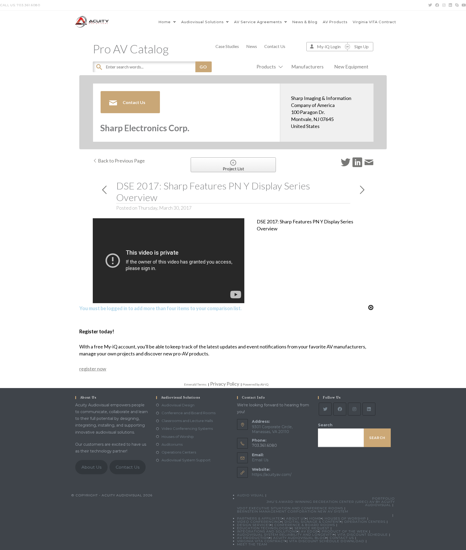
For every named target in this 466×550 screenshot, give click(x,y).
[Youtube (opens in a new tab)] (463, 5)
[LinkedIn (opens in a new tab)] (450, 5)
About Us (91, 467)
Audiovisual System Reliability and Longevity (285, 534)
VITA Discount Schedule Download (326, 541)
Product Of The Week (345, 531)
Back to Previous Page (121, 161)
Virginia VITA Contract (261, 541)
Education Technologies (264, 528)
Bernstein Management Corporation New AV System (292, 511)
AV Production (253, 538)
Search (325, 425)
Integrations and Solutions (267, 531)
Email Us (260, 460)
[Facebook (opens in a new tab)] (437, 5)
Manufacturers (307, 67)
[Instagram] (354, 409)
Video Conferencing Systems (187, 428)
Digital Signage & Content (312, 522)
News (251, 46)
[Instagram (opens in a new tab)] (444, 5)
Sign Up (361, 46)
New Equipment (351, 67)
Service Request (311, 528)
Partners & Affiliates (259, 518)
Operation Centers (364, 522)
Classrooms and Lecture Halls (187, 420)
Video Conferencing (259, 522)
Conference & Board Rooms (304, 525)
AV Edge (309, 531)
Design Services (253, 525)
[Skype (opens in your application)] (457, 5)
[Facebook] (339, 409)
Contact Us (274, 46)
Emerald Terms (195, 384)
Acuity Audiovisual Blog (299, 538)
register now (92, 369)
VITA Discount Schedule (362, 534)
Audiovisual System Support (186, 460)
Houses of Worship (178, 436)
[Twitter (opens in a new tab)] (430, 5)
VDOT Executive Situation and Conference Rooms (290, 508)
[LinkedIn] (368, 409)
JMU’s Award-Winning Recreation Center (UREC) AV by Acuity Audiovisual (330, 503)
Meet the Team (252, 544)
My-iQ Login (329, 46)
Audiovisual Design (178, 405)
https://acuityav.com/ (272, 474)
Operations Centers (179, 452)
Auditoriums (172, 444)
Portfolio (383, 498)
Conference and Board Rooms (188, 413)
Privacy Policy (224, 384)
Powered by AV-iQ (256, 384)
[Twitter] (325, 409)
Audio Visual (250, 495)
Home (315, 518)
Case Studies (227, 46)
